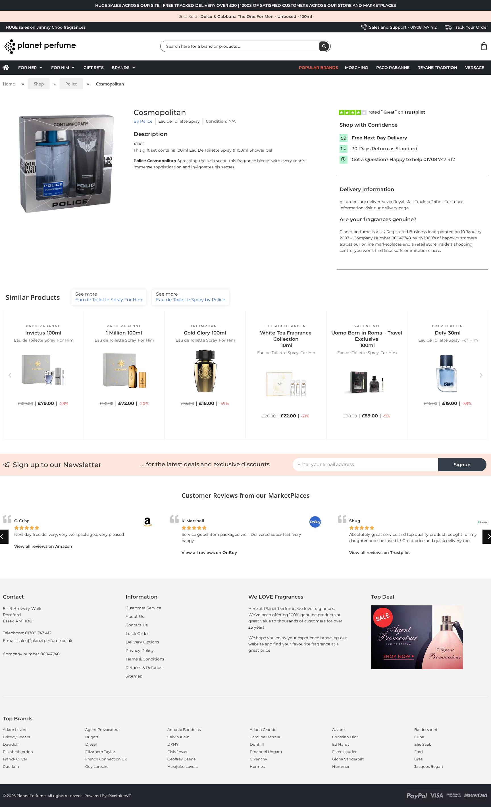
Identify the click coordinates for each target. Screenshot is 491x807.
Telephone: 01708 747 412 (27, 632)
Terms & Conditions (145, 659)
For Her (307, 352)
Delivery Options (142, 642)
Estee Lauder (344, 751)
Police (71, 84)
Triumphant (205, 326)
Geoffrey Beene (181, 759)
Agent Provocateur (102, 729)
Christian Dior (345, 737)
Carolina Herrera (265, 737)
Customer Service (143, 608)
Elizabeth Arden (285, 326)
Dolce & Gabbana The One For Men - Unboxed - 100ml (256, 16)
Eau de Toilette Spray (179, 121)
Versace (474, 67)
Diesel (91, 744)
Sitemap (134, 676)
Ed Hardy (340, 744)
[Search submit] (324, 46)
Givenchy (258, 759)
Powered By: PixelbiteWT (107, 795)
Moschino (356, 67)
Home (9, 84)
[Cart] (484, 46)
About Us (135, 616)
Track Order (137, 633)
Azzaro (338, 729)
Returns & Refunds (144, 667)
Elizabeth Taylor (100, 751)
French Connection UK (106, 759)
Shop (39, 84)
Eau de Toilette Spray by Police (190, 296)
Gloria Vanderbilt (348, 759)
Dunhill (257, 744)
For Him (65, 340)
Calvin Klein (447, 326)
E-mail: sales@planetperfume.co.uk (37, 640)
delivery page (395, 207)
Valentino (367, 326)
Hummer (340, 766)
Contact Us (137, 625)
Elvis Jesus (177, 751)
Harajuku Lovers (182, 766)
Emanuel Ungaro (266, 751)
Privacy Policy (140, 650)
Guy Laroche (97, 766)
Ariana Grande (263, 729)
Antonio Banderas (184, 729)
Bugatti (92, 737)
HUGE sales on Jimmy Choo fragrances (46, 27)
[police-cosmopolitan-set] (66, 163)
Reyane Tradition (437, 67)
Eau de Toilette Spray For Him (108, 296)
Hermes (257, 766)
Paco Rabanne (392, 67)
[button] (30, 67)
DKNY (172, 744)
